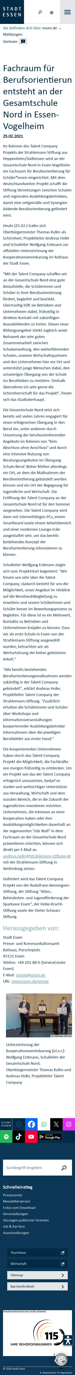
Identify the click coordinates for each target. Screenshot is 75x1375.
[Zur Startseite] (12, 11)
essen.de (49, 28)
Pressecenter (13, 1195)
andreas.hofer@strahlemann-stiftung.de (37, 856)
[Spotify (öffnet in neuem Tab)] (6, 1137)
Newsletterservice (16, 1201)
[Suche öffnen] (40, 12)
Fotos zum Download (19, 1207)
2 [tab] (6, 1336)
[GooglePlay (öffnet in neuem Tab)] (49, 1137)
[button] (52, 12)
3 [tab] (6, 1342)
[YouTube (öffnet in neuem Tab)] (31, 1137)
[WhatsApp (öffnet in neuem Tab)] (44, 1124)
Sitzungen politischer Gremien (26, 1220)
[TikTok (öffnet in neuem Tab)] (18, 1137)
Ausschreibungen (16, 1232)
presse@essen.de (30, 975)
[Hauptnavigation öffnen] (67, 12)
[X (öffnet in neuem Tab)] (56, 1124)
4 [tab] (6, 1349)
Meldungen (12, 34)
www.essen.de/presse (30, 981)
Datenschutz (49, 1372)
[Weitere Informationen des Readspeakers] (23, 41)
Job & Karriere (14, 1226)
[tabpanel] (37, 1335)
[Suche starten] (64, 1168)
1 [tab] (6, 1330)
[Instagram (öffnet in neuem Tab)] (69, 1124)
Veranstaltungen (15, 1213)
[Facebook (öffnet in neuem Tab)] (31, 1124)
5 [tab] (6, 1355)
